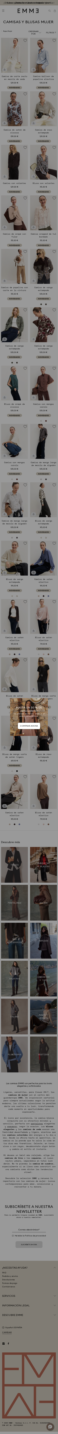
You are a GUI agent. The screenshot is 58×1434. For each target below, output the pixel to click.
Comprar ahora (29, 726)
